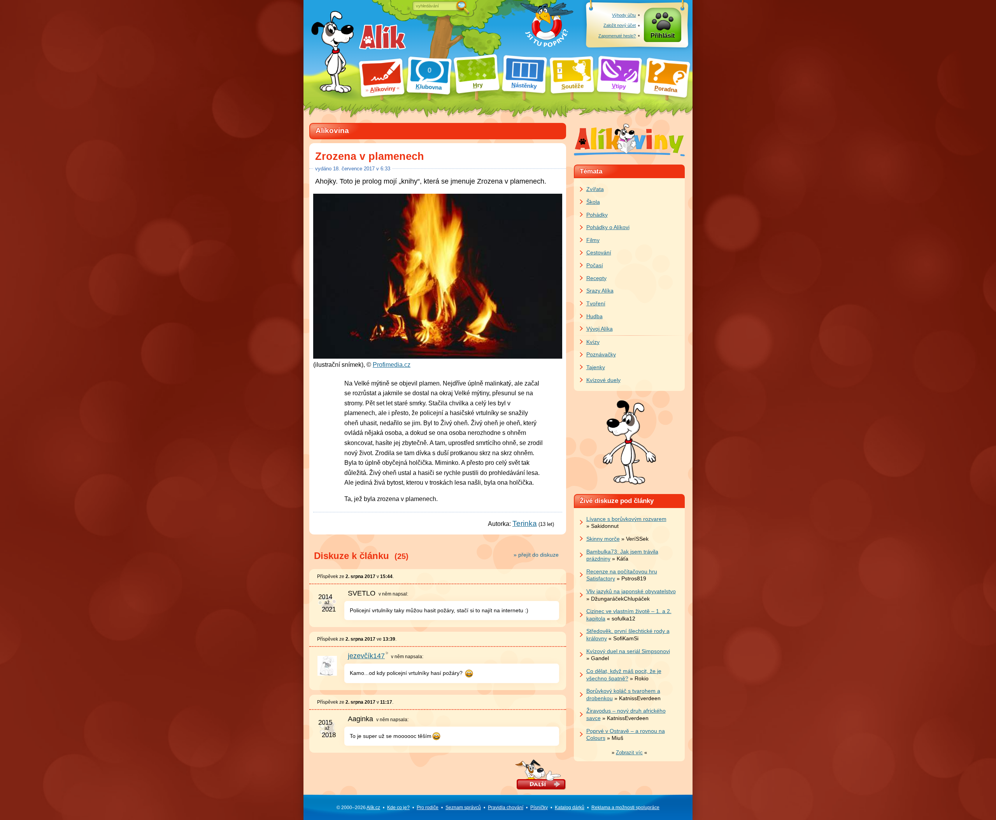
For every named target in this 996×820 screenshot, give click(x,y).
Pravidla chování (505, 807)
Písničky (539, 807)
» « (629, 752)
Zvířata (595, 189)
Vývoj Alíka (599, 329)
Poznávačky (601, 354)
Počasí (594, 265)
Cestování (598, 252)
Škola (593, 202)
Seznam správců (463, 807)
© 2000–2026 (358, 807)
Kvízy (593, 342)
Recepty (596, 278)
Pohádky (597, 215)
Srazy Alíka (600, 290)
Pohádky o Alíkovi (608, 227)
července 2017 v (361, 169)
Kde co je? (398, 807)
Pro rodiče (427, 807)
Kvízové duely (603, 380)
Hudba (594, 316)
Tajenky (595, 367)
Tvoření (595, 303)
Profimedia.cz (391, 364)
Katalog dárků (569, 807)
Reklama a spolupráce (625, 807)
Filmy (593, 240)
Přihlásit (663, 35)
